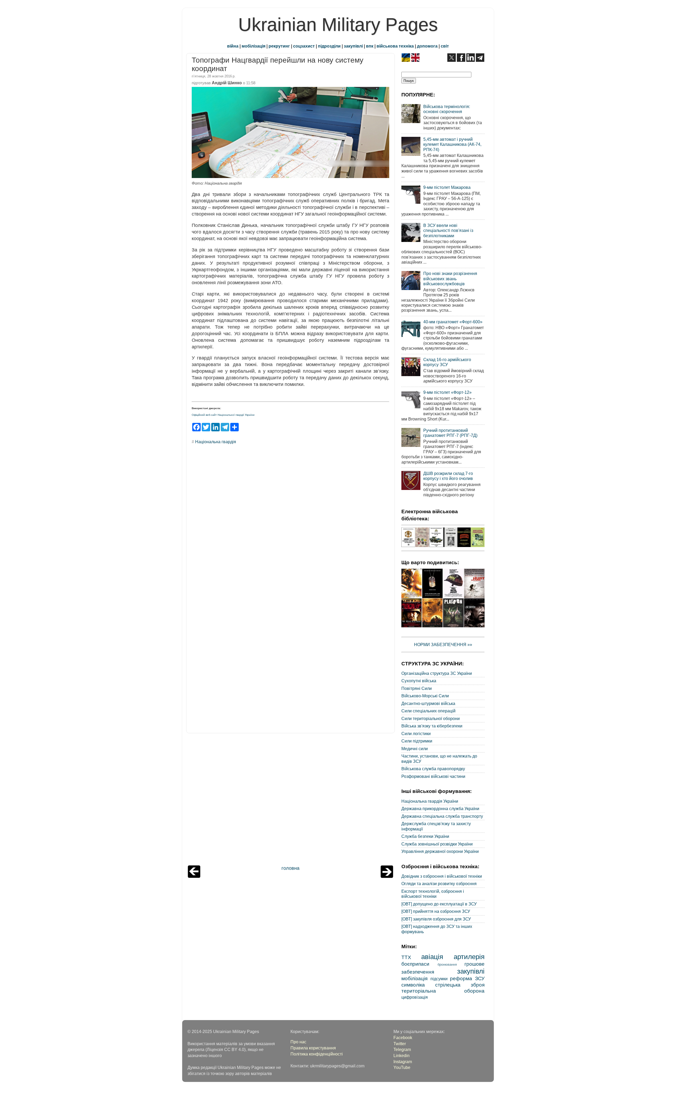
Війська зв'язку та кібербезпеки (431, 725)
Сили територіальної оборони (430, 718)
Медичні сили (414, 748)
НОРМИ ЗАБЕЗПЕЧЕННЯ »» (443, 644)
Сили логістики (416, 733)
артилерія (469, 956)
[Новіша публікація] (194, 876)
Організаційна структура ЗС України (436, 673)
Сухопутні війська (418, 680)
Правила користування (313, 1047)
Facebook (402, 1037)
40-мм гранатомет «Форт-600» (452, 321)
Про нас (298, 1041)
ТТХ (406, 957)
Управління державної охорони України (440, 851)
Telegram (402, 1049)
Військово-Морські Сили (425, 695)
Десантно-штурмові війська (428, 703)
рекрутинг (279, 46)
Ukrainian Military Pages (338, 24)
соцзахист (304, 46)
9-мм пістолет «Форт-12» (447, 392)
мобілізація (253, 46)
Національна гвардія (215, 441)
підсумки (439, 978)
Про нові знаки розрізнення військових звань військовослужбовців (450, 278)
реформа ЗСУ (467, 978)
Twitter (399, 1043)
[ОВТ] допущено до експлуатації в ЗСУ (439, 903)
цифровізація (414, 997)
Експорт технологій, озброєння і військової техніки (432, 894)
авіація (432, 956)
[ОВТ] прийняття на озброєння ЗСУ (435, 911)
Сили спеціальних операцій (428, 710)
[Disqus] (290, 520)
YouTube (401, 1067)
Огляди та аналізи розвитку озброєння (439, 883)
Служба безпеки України (425, 836)
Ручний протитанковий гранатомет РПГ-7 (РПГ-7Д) (450, 433)
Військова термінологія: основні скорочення (446, 109)
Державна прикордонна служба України (440, 808)
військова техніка (395, 46)
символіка (413, 985)
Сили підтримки (416, 741)
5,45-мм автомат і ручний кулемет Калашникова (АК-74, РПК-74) (452, 144)
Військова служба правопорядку (433, 768)
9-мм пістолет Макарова (447, 187)
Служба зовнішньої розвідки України (437, 844)
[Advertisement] (290, 800)
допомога (427, 46)
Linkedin (401, 1055)
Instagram (402, 1061)
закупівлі (353, 46)
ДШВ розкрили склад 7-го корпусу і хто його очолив (448, 476)
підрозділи (329, 46)
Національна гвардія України (429, 801)
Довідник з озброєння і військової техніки (441, 876)
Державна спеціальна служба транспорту (442, 816)
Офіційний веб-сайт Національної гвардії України (223, 414)
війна (232, 46)
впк (369, 46)
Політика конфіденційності (316, 1054)
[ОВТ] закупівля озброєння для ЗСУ (436, 919)
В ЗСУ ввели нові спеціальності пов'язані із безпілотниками (448, 230)
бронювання (447, 964)
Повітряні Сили (416, 688)
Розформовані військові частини (433, 776)
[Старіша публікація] (386, 876)
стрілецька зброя (460, 985)
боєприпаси (415, 964)
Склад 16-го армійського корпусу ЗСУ (447, 362)
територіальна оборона (443, 991)
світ (445, 46)
